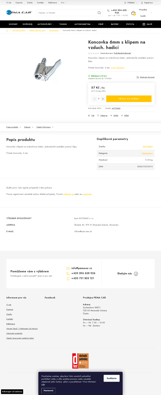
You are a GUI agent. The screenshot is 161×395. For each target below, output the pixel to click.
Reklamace (52, 2)
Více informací (117, 67)
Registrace (148, 2)
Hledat (99, 13)
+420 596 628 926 (119, 11)
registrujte (87, 194)
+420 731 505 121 (82, 278)
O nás (8, 2)
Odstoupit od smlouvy (12, 391)
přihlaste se (68, 194)
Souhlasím (111, 378)
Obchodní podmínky (14, 333)
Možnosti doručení (147, 77)
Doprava (19, 2)
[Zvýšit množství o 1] (103, 99)
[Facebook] (136, 274)
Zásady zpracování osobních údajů (20, 338)
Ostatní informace (43, 127)
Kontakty (40, 2)
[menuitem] (13, 24)
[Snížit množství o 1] (94, 99)
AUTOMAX (116, 108)
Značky (30, 2)
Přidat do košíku (129, 98)
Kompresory (147, 153)
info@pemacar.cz (81, 268)
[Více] (147, 24)
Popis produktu (12, 127)
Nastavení (48, 390)
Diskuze (27, 127)
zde (43, 384)
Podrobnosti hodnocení (122, 53)
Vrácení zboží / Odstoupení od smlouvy (22, 328)
